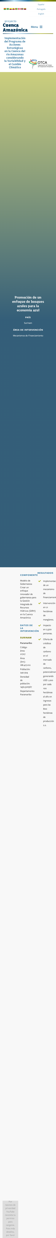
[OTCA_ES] (41, 60)
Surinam (28, 323)
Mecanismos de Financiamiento (28, 335)
